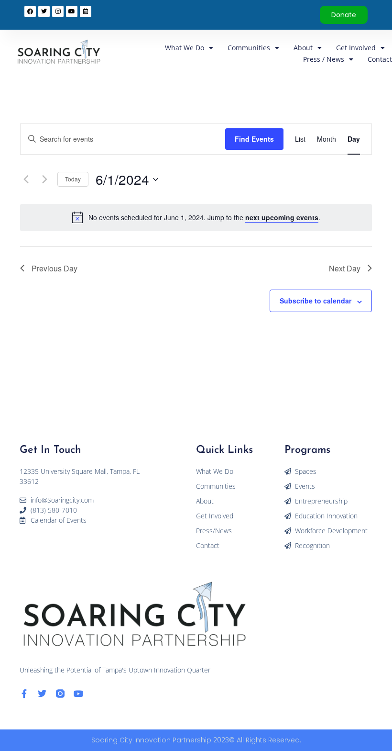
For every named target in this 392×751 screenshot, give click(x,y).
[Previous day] (26, 179)
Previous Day (54, 268)
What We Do (184, 47)
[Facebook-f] (24, 693)
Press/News (214, 530)
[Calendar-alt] (85, 11)
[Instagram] (58, 11)
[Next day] (44, 179)
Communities (249, 47)
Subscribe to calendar (315, 300)
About (303, 47)
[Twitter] (42, 693)
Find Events (254, 139)
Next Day (344, 268)
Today (73, 179)
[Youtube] (78, 693)
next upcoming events (281, 217)
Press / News (323, 59)
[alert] (204, 217)
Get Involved (356, 47)
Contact (380, 59)
